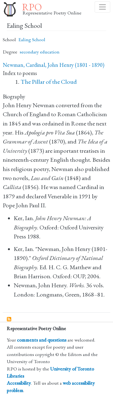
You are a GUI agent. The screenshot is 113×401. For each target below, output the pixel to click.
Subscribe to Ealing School (9, 319)
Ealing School (31, 39)
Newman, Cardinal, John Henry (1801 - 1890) (53, 64)
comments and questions (41, 340)
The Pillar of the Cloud (49, 82)
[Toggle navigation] (102, 7)
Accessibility (19, 383)
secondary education (40, 52)
